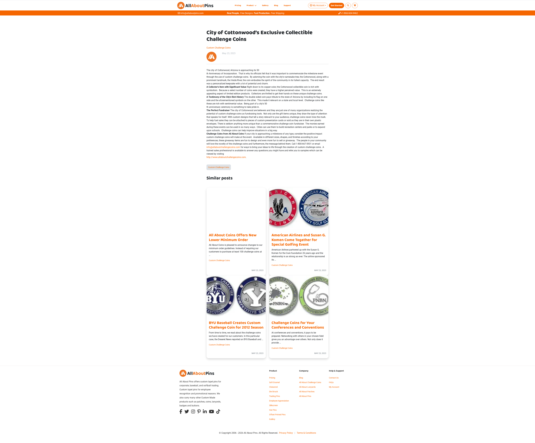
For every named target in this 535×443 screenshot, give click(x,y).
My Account (334, 387)
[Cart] (355, 5)
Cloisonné (273, 387)
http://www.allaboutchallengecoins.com (226, 157)
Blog (276, 5)
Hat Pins (273, 410)
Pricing (238, 5)
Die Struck (273, 391)
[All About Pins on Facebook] (180, 412)
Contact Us (334, 378)
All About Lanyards (307, 387)
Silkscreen (273, 405)
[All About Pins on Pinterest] (199, 412)
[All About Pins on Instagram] (193, 412)
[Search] (348, 5)
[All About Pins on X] (186, 412)
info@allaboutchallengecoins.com (223, 147)
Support (287, 5)
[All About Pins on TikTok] (218, 412)
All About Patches (306, 391)
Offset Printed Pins (277, 414)
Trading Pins (274, 396)
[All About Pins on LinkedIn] (205, 412)
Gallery (265, 5)
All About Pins (305, 396)
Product (250, 5)
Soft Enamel (274, 382)
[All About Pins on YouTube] (211, 412)
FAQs (331, 382)
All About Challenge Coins (310, 382)
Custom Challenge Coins (218, 47)
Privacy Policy (286, 433)
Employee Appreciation (279, 401)
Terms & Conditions (306, 433)
